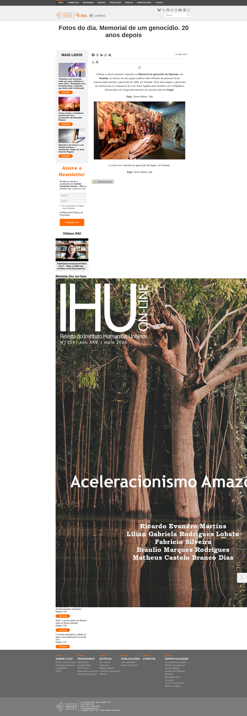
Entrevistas (104, 665)
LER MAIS (66, 92)
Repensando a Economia (87, 671)
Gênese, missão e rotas (65, 662)
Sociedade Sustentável (87, 674)
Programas (88, 2)
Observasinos (83, 662)
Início (60, 2)
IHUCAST (103, 674)
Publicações (115, 2)
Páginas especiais (106, 668)
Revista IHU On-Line (129, 665)
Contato (159, 2)
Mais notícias (104, 662)
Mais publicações (128, 662)
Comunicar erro (103, 182)
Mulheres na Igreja (172, 686)
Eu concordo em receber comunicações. (73, 207)
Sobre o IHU (73, 2)
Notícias (101, 2)
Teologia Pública (84, 665)
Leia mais (63, 616)
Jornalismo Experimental (109, 671)
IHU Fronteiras (83, 668)
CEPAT (59, 671)
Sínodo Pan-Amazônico (175, 683)
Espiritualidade (144, 2)
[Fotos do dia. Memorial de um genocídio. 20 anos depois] (109, 55)
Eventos (129, 2)
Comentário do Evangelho (175, 662)
